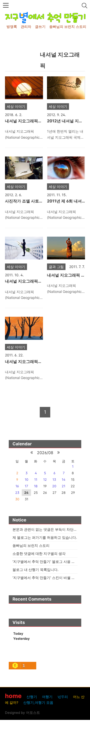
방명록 (11, 26)
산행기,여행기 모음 (38, 703)
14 (63, 479)
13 (54, 479)
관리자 (26, 26)
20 (54, 486)
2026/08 (45, 452)
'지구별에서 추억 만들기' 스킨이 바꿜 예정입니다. (51, 577)
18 (36, 486)
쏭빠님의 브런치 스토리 (67, 26)
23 (17, 493)
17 (26, 486)
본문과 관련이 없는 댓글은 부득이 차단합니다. (48, 529)
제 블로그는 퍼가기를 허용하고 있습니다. (44, 537)
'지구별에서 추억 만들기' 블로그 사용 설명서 (47, 561)
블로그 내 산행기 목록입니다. (35, 569)
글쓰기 (40, 26)
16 (17, 486)
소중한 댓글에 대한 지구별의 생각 (39, 553)
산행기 (31, 697)
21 (63, 486)
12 (45, 479)
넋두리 (63, 697)
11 (35, 479)
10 (26, 479)
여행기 (47, 697)
